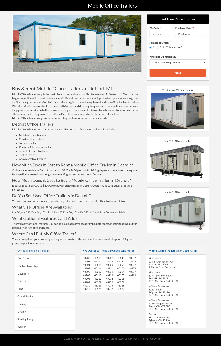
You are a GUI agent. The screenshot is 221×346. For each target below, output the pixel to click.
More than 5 (175, 47)
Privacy (134, 338)
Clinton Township (27, 266)
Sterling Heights (27, 319)
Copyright (156, 338)
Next (178, 73)
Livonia (21, 311)
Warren (21, 326)
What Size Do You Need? (163, 56)
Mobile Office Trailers (112, 5)
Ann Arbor (23, 258)
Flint (20, 288)
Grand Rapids (25, 296)
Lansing (21, 303)
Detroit (21, 281)
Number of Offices (160, 42)
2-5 (162, 47)
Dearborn (23, 273)
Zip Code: (155, 28)
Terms (144, 338)
